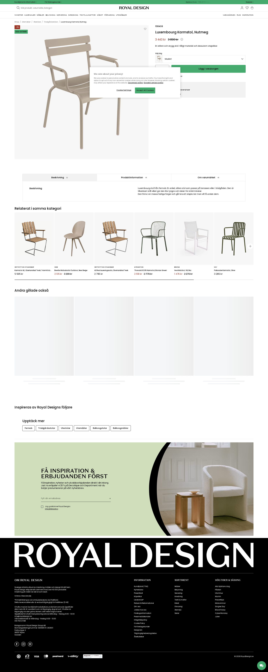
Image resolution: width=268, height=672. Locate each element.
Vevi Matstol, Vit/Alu (182, 270)
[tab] (59, 177)
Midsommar (220, 603)
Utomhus (219, 593)
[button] (249, 2)
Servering (178, 593)
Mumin (218, 596)
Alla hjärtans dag (222, 586)
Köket (177, 603)
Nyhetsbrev (138, 590)
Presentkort (138, 593)
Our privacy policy (135, 83)
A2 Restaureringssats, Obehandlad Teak (111, 270)
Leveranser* (139, 600)
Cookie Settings (124, 90)
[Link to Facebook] (17, 644)
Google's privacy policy (153, 83)
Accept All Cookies (145, 90)
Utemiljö (178, 610)
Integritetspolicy (140, 620)
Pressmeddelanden (142, 616)
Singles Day (220, 606)
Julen (217, 616)
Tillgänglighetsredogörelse (145, 633)
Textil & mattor (180, 600)
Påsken (218, 590)
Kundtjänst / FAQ (141, 586)
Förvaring (179, 606)
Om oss (137, 606)
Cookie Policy (139, 623)
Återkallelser (139, 637)
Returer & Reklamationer (144, 603)
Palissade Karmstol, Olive (224, 270)
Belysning (179, 590)
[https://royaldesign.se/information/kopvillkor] (93, 656)
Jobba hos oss (140, 610)
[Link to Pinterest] (30, 644)
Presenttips (219, 600)
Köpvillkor (138, 596)
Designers (138, 630)
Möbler (177, 586)
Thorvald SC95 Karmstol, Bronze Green (150, 270)
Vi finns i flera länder (23, 596)
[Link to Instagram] (23, 644)
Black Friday (220, 610)
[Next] (250, 246)
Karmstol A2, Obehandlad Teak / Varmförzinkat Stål (34, 270)
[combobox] (249, 2)
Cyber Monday (221, 613)
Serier (177, 613)
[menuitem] (19, 15)
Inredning (179, 596)
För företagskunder (142, 626)
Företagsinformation (142, 613)
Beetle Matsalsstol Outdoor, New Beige (70, 270)
